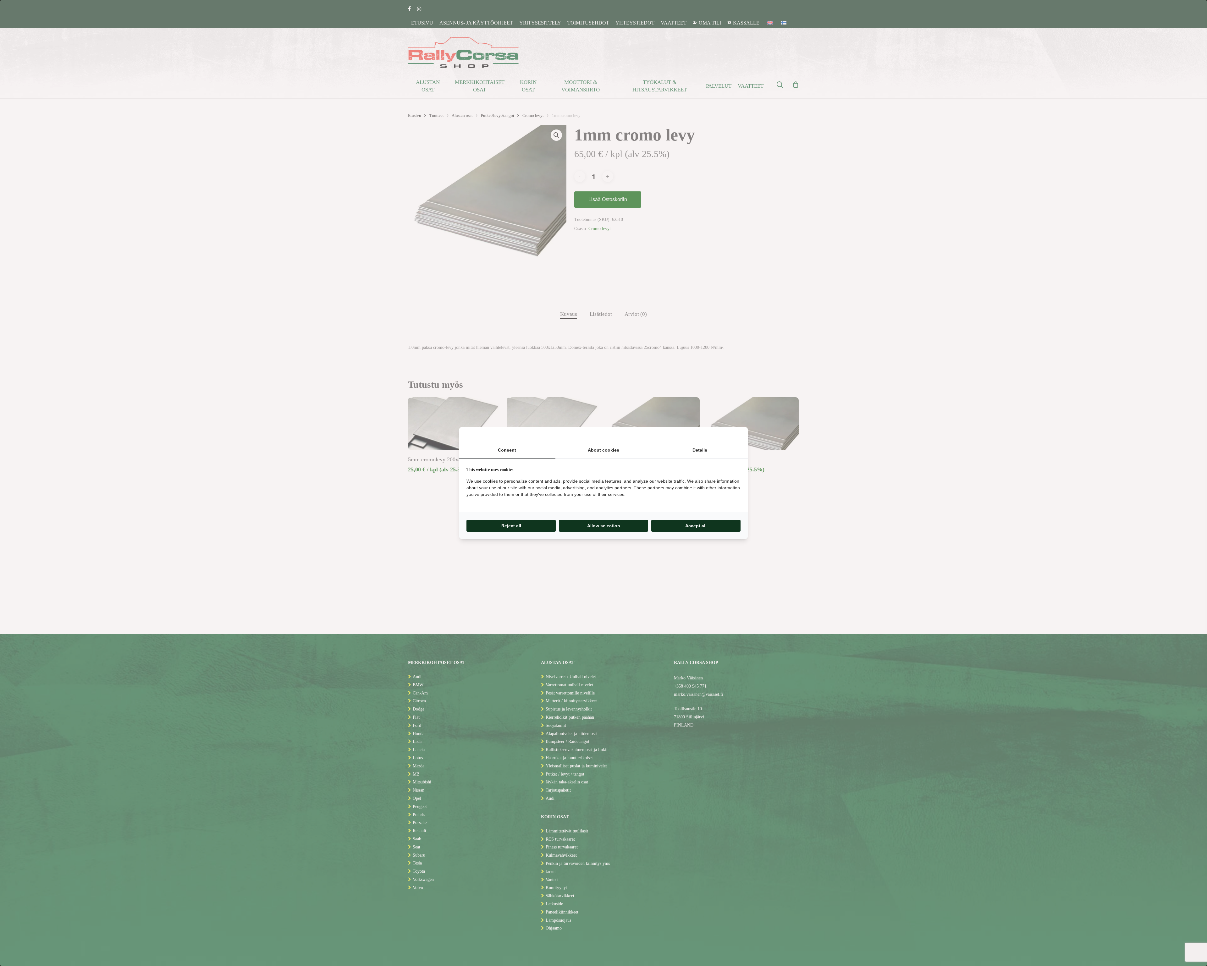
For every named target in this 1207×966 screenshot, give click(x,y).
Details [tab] (699, 450)
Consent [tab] (507, 450)
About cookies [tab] (603, 450)
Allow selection (603, 525)
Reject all (511, 525)
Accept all (696, 525)
